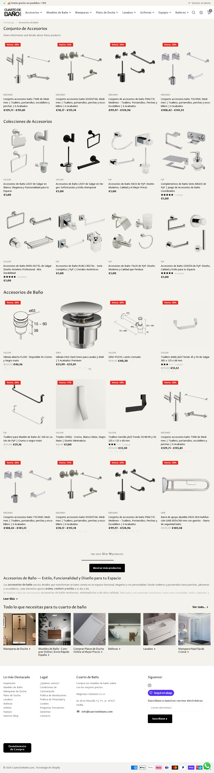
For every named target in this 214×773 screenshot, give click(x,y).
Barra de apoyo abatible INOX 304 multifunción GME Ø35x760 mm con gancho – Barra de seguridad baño (185, 520)
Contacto (45, 715)
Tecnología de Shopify (48, 767)
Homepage (8, 22)
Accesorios (32, 12)
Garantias (45, 711)
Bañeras (180, 12)
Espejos (163, 12)
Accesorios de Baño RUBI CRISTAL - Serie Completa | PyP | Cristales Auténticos (79, 267)
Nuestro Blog (10, 715)
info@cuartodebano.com (97, 711)
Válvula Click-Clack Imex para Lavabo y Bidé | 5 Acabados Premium (80, 358)
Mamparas (82, 12)
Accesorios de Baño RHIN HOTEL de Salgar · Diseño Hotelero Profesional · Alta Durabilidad (28, 269)
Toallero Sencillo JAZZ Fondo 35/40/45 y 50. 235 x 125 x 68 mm (132, 438)
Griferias (145, 12)
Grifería (7, 707)
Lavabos (127, 12)
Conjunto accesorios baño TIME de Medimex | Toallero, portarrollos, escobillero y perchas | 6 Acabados (26, 102)
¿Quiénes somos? (50, 683)
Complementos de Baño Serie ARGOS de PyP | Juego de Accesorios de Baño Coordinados (183, 187)
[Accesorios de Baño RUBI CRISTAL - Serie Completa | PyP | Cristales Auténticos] (81, 233)
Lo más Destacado (16, 677)
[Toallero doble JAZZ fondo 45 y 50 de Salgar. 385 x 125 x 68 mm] (186, 324)
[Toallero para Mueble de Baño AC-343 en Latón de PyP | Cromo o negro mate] (28, 404)
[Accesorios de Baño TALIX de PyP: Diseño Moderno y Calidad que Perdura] (133, 233)
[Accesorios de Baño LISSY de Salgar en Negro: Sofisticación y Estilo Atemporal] (81, 151)
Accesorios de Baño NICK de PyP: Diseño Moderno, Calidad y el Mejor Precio (131, 185)
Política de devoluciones (53, 695)
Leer (9, 598)
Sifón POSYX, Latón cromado (124, 356)
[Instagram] (149, 685)
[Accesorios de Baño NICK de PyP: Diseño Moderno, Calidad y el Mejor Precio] (133, 151)
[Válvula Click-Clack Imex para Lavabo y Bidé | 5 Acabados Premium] (81, 324)
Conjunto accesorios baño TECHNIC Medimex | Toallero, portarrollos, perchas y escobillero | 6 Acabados (186, 102)
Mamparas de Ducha (14, 691)
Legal (44, 677)
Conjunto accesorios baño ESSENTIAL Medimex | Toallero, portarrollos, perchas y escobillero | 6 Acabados (81, 102)
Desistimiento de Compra (17, 748)
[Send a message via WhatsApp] (207, 766)
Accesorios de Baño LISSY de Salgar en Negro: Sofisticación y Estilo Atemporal (80, 185)
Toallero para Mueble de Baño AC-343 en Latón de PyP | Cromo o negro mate (28, 438)
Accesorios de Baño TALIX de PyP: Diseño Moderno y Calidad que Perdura (131, 267)
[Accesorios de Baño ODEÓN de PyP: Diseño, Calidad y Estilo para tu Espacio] (186, 233)
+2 (89, 368)
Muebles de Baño (57, 12)
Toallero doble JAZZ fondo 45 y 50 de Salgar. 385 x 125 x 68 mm (185, 358)
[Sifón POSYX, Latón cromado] (133, 324)
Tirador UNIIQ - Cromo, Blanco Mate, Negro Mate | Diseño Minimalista (81, 438)
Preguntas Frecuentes (52, 707)
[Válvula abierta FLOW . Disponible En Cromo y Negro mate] (28, 324)
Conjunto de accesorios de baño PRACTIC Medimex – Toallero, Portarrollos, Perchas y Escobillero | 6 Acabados (132, 102)
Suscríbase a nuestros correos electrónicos (175, 700)
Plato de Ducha (105, 12)
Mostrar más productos (107, 568)
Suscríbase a (160, 718)
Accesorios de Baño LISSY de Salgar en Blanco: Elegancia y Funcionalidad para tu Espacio (26, 187)
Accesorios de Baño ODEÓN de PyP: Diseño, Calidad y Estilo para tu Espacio (185, 267)
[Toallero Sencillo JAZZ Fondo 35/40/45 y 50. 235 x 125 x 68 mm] (133, 404)
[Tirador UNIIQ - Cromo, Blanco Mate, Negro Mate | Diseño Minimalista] (81, 404)
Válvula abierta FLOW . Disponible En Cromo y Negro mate (27, 358)
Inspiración (9, 683)
